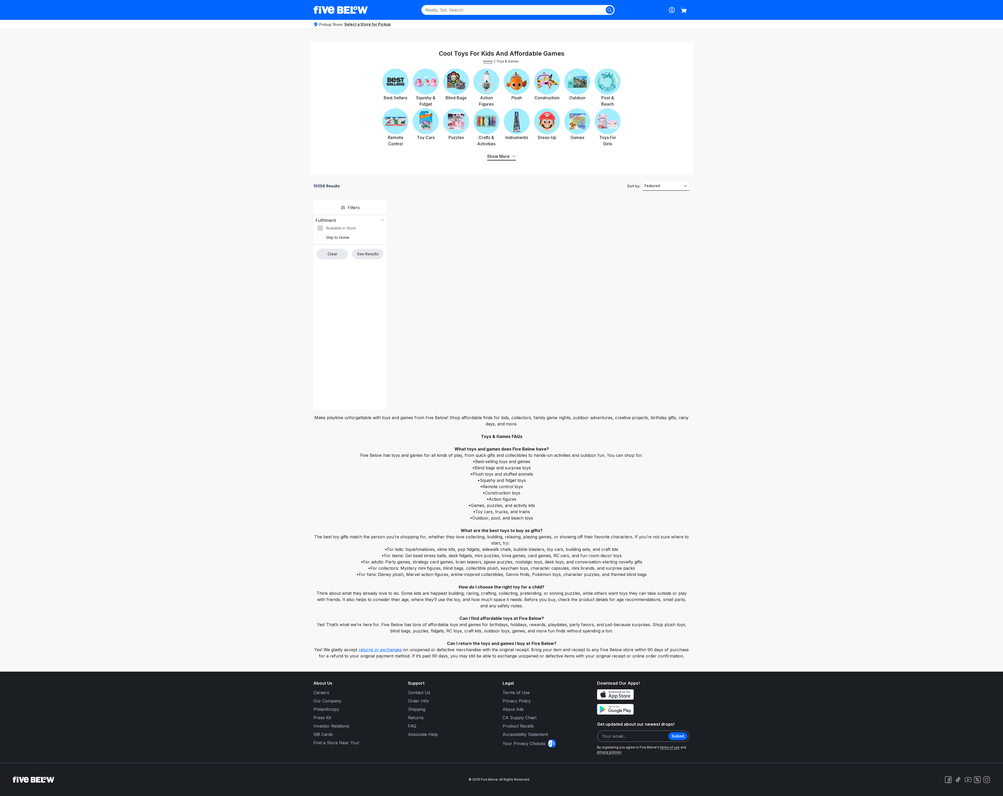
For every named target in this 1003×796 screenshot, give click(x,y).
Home (488, 61)
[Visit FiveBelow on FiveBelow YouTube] (968, 779)
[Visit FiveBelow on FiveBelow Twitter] (977, 779)
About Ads (513, 709)
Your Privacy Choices (524, 743)
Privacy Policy (517, 700)
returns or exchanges (380, 649)
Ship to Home (337, 237)
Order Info (418, 700)
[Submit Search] (610, 10)
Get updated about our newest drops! (635, 724)
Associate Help (423, 734)
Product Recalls (518, 726)
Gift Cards (323, 734)
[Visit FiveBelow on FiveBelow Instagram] (986, 779)
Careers (321, 692)
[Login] (671, 10)
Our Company (327, 700)
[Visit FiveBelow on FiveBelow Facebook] (948, 779)
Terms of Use (516, 692)
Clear (332, 254)
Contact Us (419, 692)
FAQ (412, 726)
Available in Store (341, 228)
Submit (678, 736)
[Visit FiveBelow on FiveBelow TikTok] (958, 779)
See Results (368, 254)
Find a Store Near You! (336, 742)
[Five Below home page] (340, 10)
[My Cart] (683, 10)
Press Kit (322, 717)
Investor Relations (331, 726)
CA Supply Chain (520, 717)
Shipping (416, 709)
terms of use (670, 747)
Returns (416, 717)
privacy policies (609, 752)
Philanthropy (326, 709)
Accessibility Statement (525, 734)
